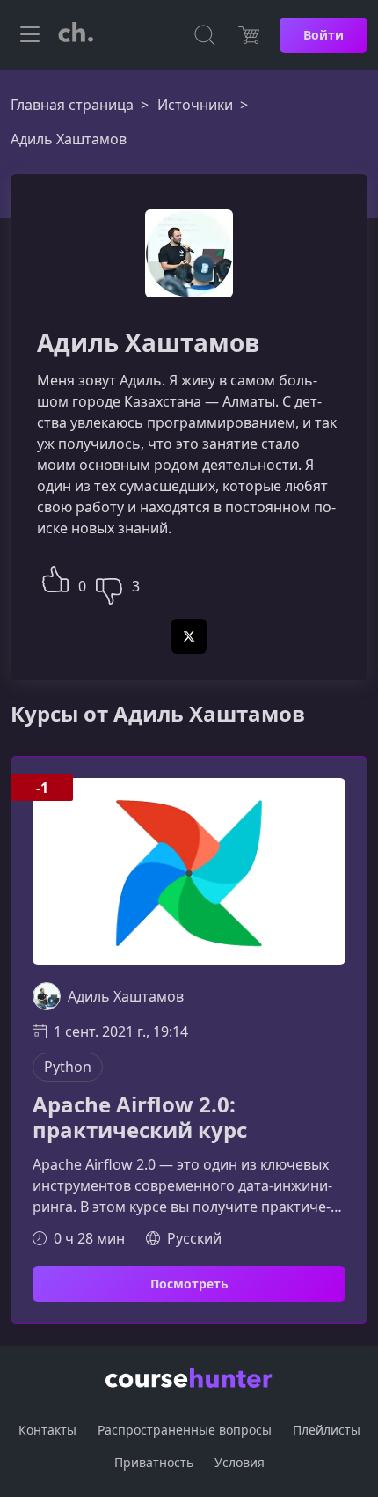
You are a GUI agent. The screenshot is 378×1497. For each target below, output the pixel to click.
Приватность (153, 1462)
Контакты (47, 1429)
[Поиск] (204, 35)
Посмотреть (189, 1283)
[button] (55, 577)
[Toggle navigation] (30, 35)
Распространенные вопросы (185, 1429)
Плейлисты (326, 1429)
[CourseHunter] (75, 35)
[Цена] (248, 35)
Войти (323, 34)
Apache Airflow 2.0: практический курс (140, 1117)
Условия (239, 1462)
